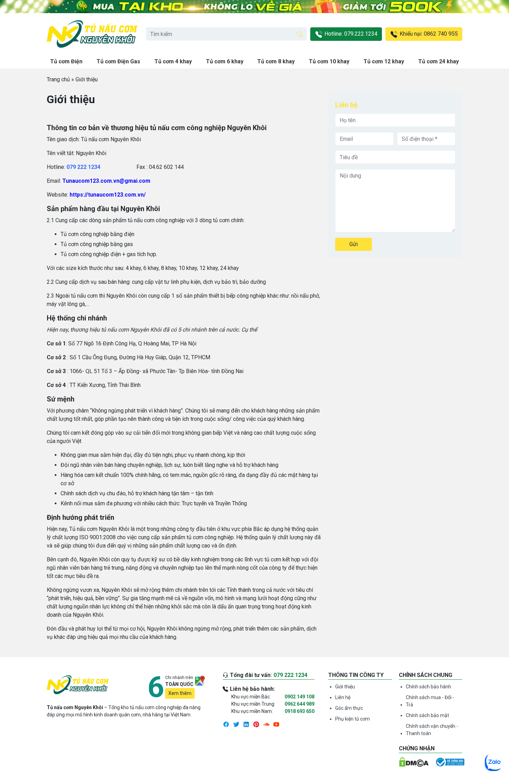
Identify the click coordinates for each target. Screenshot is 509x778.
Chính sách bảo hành (428, 686)
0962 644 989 (299, 704)
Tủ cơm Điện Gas (118, 61)
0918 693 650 (299, 711)
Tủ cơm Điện (66, 61)
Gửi (353, 244)
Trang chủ (58, 79)
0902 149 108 (299, 696)
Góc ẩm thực (349, 708)
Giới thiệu (345, 686)
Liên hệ (342, 697)
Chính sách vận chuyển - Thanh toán (432, 729)
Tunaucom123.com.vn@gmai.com (106, 181)
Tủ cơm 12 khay (384, 61)
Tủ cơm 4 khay (173, 61)
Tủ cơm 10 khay (329, 61)
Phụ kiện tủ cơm (352, 719)
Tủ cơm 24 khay (438, 61)
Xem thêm (179, 693)
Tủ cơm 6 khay (224, 61)
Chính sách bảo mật (427, 715)
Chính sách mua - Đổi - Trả (430, 701)
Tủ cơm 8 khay (276, 61)
